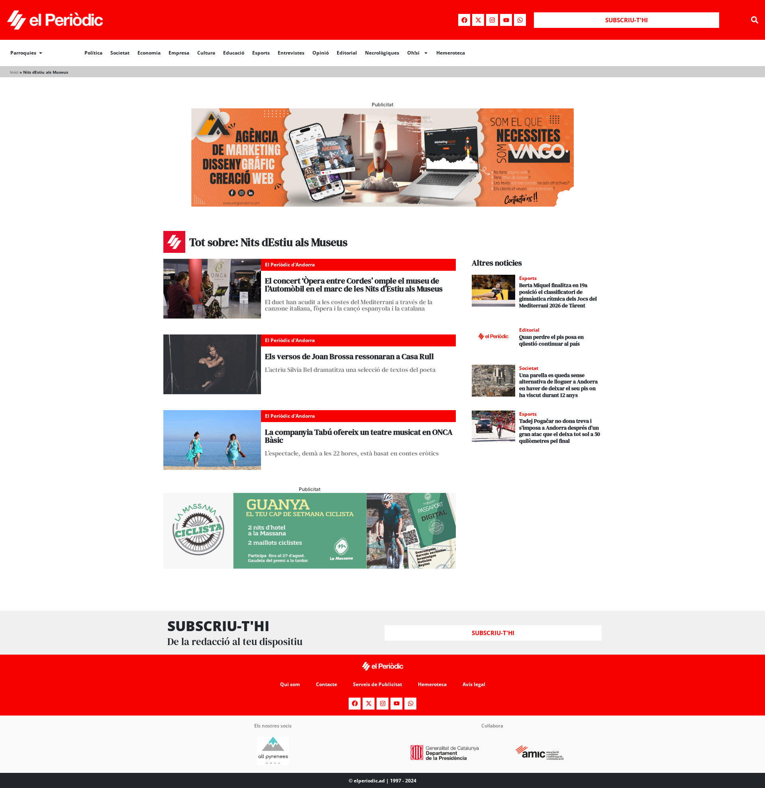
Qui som (290, 684)
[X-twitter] (478, 20)
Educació (233, 52)
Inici (14, 72)
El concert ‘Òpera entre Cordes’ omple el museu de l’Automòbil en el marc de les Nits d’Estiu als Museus (354, 284)
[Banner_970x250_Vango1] (382, 204)
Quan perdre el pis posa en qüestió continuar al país (551, 340)
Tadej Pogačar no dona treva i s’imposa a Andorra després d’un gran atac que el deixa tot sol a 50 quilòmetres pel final (559, 431)
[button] (754, 20)
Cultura (206, 52)
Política (93, 52)
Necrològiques (382, 52)
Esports (261, 52)
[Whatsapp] (520, 20)
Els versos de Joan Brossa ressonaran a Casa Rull (349, 356)
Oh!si (413, 52)
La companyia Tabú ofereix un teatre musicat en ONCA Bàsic (359, 436)
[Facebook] (464, 20)
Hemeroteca (450, 52)
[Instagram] (492, 20)
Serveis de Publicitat (377, 684)
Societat (119, 52)
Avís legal (474, 684)
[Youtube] (506, 20)
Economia (149, 52)
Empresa (179, 52)
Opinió (320, 52)
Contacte (326, 684)
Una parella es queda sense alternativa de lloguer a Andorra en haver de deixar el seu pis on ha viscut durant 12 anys (558, 385)
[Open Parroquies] (40, 53)
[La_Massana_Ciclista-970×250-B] (309, 566)
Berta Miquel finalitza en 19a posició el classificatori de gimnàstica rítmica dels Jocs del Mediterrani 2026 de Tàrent (558, 295)
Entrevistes (291, 52)
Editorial (347, 52)
